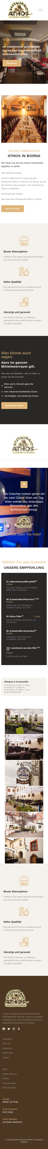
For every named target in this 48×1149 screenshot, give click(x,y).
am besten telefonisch (12, 1122)
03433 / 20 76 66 (10, 1102)
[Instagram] (14, 1029)
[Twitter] (9, 1029)
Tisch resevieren (10, 1109)
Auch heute (8, 1112)
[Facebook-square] (4, 1029)
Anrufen (6, 1099)
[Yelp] (19, 1029)
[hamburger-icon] (40, 10)
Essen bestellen (10, 1119)
